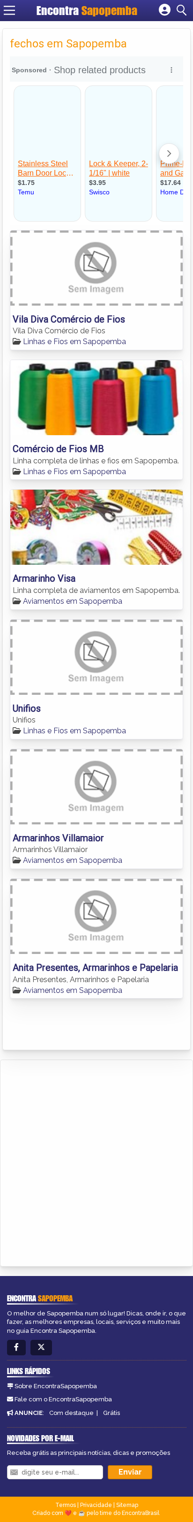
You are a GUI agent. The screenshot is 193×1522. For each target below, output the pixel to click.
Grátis (111, 1412)
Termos (65, 1505)
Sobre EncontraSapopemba (56, 1386)
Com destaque (71, 1412)
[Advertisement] (96, 1161)
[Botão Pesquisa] (183, 10)
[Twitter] (41, 1347)
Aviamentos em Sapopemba (72, 601)
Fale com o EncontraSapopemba (63, 1399)
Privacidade (96, 1505)
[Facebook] (16, 1347)
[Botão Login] (165, 10)
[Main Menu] (9, 10)
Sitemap (127, 1505)
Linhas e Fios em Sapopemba (74, 341)
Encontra (87, 10)
